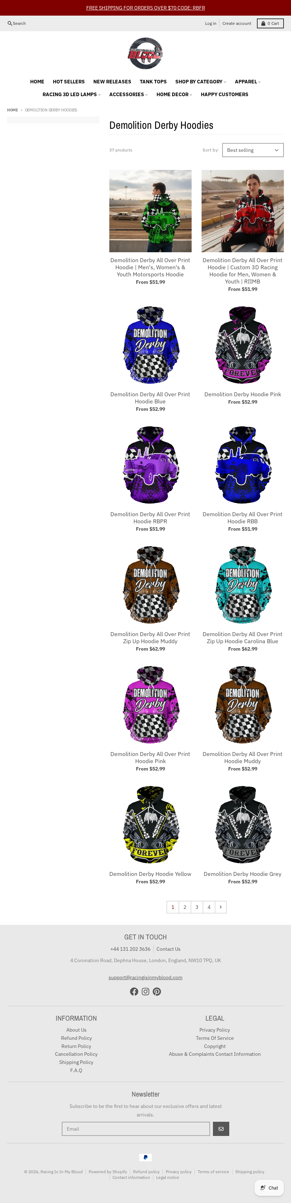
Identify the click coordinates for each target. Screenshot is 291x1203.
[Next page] (220, 907)
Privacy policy (179, 1171)
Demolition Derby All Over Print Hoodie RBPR (150, 518)
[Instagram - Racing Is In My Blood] (145, 991)
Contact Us (169, 949)
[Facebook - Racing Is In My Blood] (134, 991)
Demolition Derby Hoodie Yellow (150, 873)
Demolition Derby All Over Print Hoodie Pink (150, 757)
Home (12, 109)
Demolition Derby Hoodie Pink (242, 394)
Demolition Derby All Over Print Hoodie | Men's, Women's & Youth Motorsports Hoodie (150, 267)
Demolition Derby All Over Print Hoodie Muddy (242, 757)
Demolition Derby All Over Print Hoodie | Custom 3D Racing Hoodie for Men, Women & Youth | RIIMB (242, 270)
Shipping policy (249, 1171)
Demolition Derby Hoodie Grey (242, 873)
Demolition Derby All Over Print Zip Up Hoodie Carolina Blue (242, 637)
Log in (210, 23)
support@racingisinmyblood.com (145, 977)
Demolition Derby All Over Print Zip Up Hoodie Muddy (150, 637)
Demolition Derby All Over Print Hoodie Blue (150, 398)
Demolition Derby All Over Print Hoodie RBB (242, 518)
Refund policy (146, 1171)
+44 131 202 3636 (130, 949)
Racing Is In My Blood (61, 1171)
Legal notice (167, 1177)
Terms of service (213, 1171)
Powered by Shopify (108, 1171)
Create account (237, 23)
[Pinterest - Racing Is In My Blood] (157, 991)
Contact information (131, 1177)
